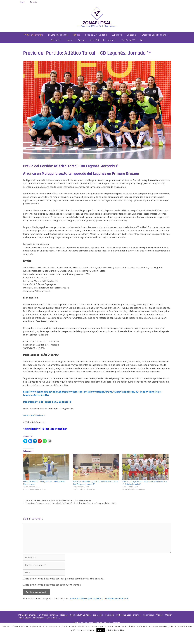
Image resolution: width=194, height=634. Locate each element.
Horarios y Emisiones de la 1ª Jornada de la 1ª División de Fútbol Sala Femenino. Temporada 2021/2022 (71, 503)
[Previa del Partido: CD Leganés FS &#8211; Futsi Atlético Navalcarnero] (46, 467)
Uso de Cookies (102, 622)
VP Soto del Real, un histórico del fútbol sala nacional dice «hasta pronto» (58, 500)
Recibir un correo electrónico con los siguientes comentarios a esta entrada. (64, 578)
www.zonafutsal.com (34, 415)
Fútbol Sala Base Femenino (153, 34)
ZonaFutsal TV (128, 40)
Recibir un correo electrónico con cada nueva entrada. (53, 584)
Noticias (76, 34)
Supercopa (117, 34)
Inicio (22, 2)
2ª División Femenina (58, 34)
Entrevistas (56, 40)
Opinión (81, 40)
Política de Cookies (115, 630)
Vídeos (70, 40)
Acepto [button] (101, 630)
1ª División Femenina (33, 34)
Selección (131, 34)
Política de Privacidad (83, 622)
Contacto (33, 2)
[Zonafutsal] (97, 16)
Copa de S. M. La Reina (96, 34)
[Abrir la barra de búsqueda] (141, 40)
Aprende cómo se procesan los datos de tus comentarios (98, 598)
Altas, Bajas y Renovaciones (103, 40)
